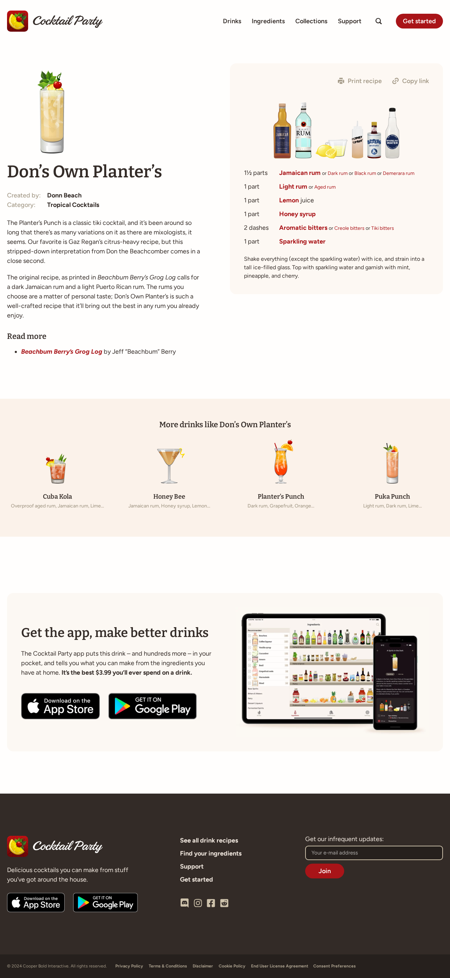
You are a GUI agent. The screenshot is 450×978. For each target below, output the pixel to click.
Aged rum (325, 187)
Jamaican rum (300, 173)
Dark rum (338, 173)
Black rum (365, 173)
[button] (360, 81)
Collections (311, 21)
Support (349, 21)
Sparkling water (302, 241)
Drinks (232, 21)
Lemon (289, 200)
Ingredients (268, 21)
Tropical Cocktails (73, 205)
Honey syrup (297, 214)
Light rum (293, 186)
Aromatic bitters (303, 228)
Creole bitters (349, 228)
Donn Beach (64, 195)
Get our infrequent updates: (344, 839)
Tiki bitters (382, 228)
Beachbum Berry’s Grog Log (61, 351)
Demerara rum (398, 173)
